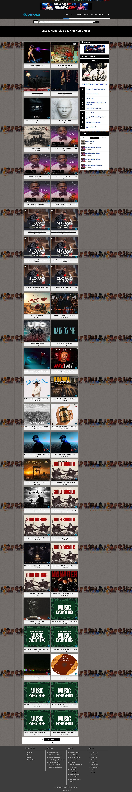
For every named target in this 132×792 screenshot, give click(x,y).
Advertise (94, 760)
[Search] (108, 14)
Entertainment (99, 143)
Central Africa (74, 777)
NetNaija (75, 787)
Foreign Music (74, 772)
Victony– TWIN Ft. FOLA (92, 94)
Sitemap (70, 787)
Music (79, 14)
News (29, 755)
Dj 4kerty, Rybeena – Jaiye (93, 122)
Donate (93, 772)
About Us (93, 755)
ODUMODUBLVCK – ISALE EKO (94, 84)
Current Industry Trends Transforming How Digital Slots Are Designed (103, 147)
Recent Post (31, 760)
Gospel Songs (74, 755)
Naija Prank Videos (54, 757)
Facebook (86, 0)
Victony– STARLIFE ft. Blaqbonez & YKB (95, 117)
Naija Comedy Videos (55, 755)
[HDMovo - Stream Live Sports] (66, 9)
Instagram (100, 0)
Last (58, 739)
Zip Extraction (95, 765)
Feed (52, 0)
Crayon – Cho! (90, 113)
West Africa (73, 769)
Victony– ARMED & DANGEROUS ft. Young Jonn (96, 103)
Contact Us (94, 752)
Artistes (94, 14)
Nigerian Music (74, 752)
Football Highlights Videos (57, 760)
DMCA (93, 769)
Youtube (107, 0)
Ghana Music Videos (55, 762)
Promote (93, 762)
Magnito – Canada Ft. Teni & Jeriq (95, 89)
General (29, 752)
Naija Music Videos (54, 752)
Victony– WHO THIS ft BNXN (94, 108)
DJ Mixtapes (73, 762)
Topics (85, 138)
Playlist (72, 782)
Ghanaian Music (75, 760)
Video (104, 138)
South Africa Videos (55, 765)
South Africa (73, 767)
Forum (73, 14)
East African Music (75, 779)
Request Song (95, 767)
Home (66, 14)
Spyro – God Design (91, 127)
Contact (102, 14)
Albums (86, 14)
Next (52, 739)
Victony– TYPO (90, 99)
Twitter (93, 0)
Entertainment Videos (55, 767)
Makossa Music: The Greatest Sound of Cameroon (98, 153)
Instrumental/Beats (76, 765)
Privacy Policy (95, 757)
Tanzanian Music (75, 774)
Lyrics (29, 757)
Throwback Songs (75, 757)
